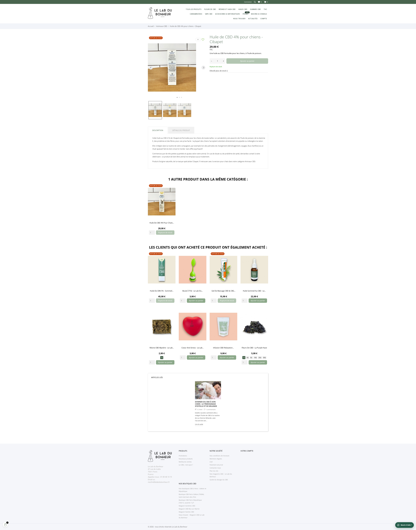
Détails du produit (181, 130)
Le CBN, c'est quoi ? (186, 465)
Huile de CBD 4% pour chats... (162, 223)
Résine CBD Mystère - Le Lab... (162, 348)
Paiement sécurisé (216, 465)
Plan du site (214, 471)
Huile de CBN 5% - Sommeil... (161, 291)
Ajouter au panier (247, 61)
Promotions (183, 456)
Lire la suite (199, 424)
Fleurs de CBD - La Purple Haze (254, 348)
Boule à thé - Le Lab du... (192, 291)
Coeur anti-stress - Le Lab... (192, 348)
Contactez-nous (215, 468)
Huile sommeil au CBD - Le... (254, 291)
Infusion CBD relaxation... (223, 348)
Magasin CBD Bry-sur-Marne (189, 509)
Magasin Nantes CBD (186, 512)
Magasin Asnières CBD (187, 506)
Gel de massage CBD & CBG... (223, 291)
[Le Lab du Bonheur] (162, 13)
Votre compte (246, 451)
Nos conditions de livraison (219, 456)
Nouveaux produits (186, 459)
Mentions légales (216, 459)
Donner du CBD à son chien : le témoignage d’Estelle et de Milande (206, 404)
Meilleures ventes (185, 462)
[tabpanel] (177, 67)
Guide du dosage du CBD (219, 480)
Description (157, 130)
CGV (211, 462)
